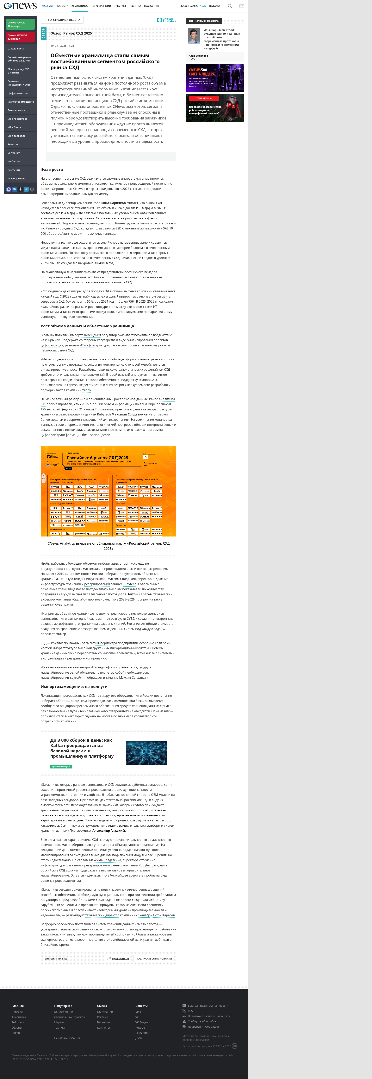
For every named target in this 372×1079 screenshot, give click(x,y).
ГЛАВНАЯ (47, 5)
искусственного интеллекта (61, 429)
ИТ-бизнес (14, 161)
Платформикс (80, 830)
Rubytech (129, 584)
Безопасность (16, 110)
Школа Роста (16, 48)
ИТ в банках (15, 127)
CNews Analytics (61, 543)
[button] (230, 6)
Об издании (105, 1012)
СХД (83, 178)
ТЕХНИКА (135, 5)
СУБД (131, 618)
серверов (48, 301)
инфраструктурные (135, 178)
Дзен (138, 1038)
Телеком (13, 144)
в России (96, 574)
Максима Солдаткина (105, 860)
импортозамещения (85, 335)
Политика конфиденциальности (209, 1016)
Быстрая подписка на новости (208, 1005)
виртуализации (52, 658)
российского (98, 253)
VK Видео (141, 1022)
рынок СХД (154, 203)
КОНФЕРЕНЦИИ (101, 5)
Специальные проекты (69, 1017)
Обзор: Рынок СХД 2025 (71, 33)
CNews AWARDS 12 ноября (17, 37)
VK (137, 1017)
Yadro (86, 390)
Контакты (103, 1027)
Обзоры (17, 1027)
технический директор (102, 915)
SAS (166, 228)
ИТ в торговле (16, 136)
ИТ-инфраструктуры (94, 345)
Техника (59, 1027)
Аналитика (79, 5)
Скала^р (144, 915)
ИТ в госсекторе (17, 118)
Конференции (63, 1012)
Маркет (59, 1022)
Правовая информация (203, 1026)
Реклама (102, 1017)
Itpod (97, 203)
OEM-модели (160, 795)
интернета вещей (160, 424)
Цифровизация (18, 93)
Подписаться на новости (154, 958)
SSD (118, 228)
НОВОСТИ (62, 5)
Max (138, 1012)
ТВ (157, 5)
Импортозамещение (21, 101)
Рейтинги (14, 170)
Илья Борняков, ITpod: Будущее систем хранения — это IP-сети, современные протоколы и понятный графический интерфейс (222, 39)
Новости (17, 1012)
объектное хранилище (77, 613)
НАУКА (148, 5)
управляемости (52, 795)
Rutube (140, 1027)
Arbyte (60, 258)
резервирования (97, 584)
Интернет (14, 153)
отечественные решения (89, 850)
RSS (190, 1011)
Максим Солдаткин (122, 579)
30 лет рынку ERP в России (18, 70)
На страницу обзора (64, 20)
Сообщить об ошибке (202, 1021)
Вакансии (103, 1022)
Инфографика (17, 178)
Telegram (141, 1033)
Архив (16, 1033)
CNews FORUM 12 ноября (17, 24)
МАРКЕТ (121, 5)
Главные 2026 (19, 82)
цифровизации (52, 345)
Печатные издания (67, 1038)
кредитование (73, 380)
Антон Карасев (163, 915)
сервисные (159, 242)
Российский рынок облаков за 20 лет (19, 58)
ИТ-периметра (106, 643)
